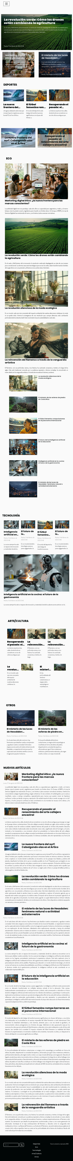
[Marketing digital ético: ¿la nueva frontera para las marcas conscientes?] (36, 181)
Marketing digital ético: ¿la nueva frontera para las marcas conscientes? (17, 59)
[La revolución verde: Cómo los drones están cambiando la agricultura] (36, 236)
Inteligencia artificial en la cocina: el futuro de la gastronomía (51, 462)
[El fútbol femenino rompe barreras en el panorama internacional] (36, 95)
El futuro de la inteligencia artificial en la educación (51, 441)
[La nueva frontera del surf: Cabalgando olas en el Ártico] (13, 95)
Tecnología (36, 1150)
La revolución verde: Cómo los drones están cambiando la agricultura (34, 21)
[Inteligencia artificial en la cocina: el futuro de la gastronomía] (23, 468)
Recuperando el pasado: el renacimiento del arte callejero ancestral (41, 812)
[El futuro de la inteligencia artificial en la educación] (23, 447)
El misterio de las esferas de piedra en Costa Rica (55, 140)
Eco (36, 1147)
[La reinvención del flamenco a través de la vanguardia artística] (36, 340)
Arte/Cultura (36, 1154)
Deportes (36, 1144)
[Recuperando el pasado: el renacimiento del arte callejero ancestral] (59, 95)
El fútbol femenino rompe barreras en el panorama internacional (51, 420)
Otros (36, 1157)
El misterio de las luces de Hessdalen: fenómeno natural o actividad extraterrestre (50, 484)
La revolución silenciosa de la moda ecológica (18, 140)
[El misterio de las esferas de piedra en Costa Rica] (23, 405)
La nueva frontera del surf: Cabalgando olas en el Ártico (40, 845)
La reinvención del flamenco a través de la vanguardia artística (35, 361)
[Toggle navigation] (6, 4)
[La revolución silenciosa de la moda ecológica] (36, 289)
